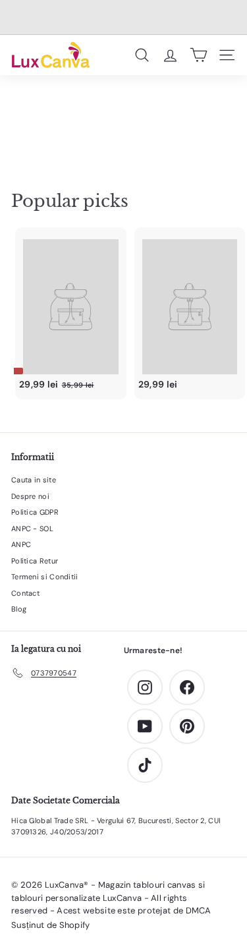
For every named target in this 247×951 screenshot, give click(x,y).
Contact (25, 593)
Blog (18, 609)
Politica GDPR (35, 512)
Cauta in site (33, 479)
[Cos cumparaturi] (198, 54)
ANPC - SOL (32, 528)
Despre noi (30, 496)
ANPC (21, 544)
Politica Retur (34, 560)
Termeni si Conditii (44, 576)
